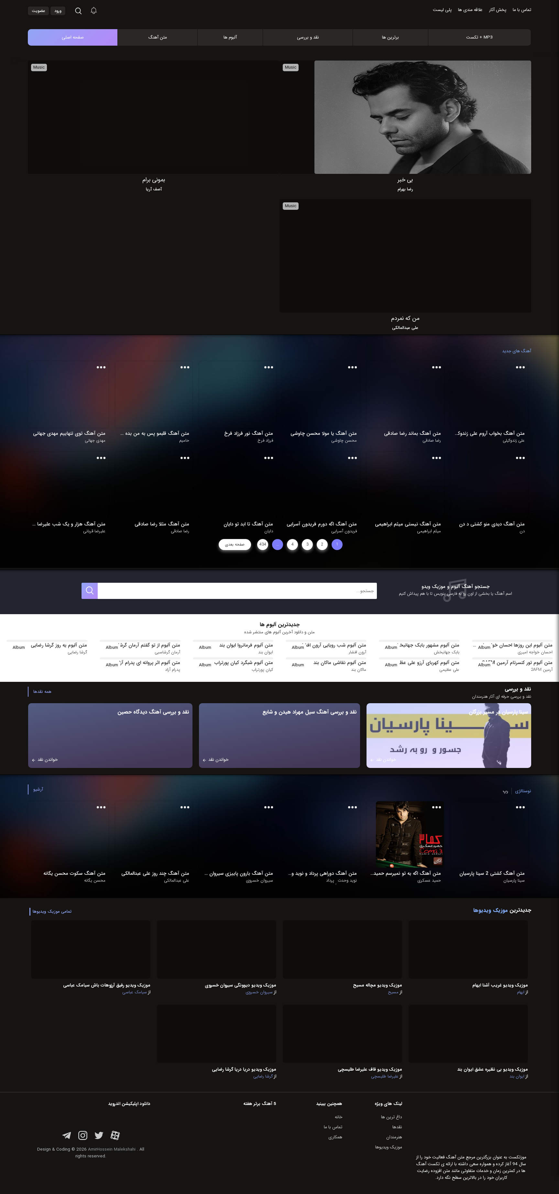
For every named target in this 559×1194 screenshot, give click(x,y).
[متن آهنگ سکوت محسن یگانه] (74, 834)
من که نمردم (405, 318)
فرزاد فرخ (265, 440)
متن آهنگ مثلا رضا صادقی (162, 524)
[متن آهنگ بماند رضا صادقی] (410, 394)
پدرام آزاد (172, 670)
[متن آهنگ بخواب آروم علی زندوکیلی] (494, 394)
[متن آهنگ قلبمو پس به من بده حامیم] (158, 394)
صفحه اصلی (73, 37)
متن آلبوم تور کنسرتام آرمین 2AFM (517, 663)
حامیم (184, 440)
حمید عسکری (429, 880)
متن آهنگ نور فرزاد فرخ (248, 433)
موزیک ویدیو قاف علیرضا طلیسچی (370, 1069)
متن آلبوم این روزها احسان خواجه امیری (512, 645)
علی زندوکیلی (514, 440)
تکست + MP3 (479, 37)
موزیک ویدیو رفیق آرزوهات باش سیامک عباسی (106, 985)
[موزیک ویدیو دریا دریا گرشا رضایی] (216, 1033)
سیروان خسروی (259, 880)
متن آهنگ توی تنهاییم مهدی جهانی (69, 433)
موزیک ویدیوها (388, 1147)
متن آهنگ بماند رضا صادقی (412, 433)
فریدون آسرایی (344, 531)
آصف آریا (154, 189)
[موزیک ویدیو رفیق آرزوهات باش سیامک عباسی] (90, 949)
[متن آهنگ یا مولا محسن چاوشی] (326, 394)
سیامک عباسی (134, 992)
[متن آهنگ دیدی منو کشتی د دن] (494, 485)
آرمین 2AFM (542, 670)
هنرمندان (394, 1137)
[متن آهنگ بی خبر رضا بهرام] (422, 117)
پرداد (330, 880)
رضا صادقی (431, 440)
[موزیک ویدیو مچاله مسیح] (342, 949)
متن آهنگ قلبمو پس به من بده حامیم (153, 433)
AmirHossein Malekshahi (112, 1149)
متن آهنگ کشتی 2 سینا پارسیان (492, 873)
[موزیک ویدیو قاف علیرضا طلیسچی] (342, 1033)
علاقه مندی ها (470, 9)
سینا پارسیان (514, 880)
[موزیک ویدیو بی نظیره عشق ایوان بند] (468, 1033)
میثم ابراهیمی (429, 531)
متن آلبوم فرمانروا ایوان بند (246, 645)
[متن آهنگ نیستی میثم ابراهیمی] (410, 485)
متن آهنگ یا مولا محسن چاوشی (323, 433)
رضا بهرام (405, 189)
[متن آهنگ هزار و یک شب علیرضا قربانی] (74, 485)
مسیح (393, 992)
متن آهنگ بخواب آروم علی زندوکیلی (489, 433)
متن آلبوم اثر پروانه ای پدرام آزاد (148, 663)
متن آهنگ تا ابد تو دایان (248, 524)
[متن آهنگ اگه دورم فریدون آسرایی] (326, 485)
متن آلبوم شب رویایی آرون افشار (333, 645)
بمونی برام (153, 179)
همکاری (335, 1137)
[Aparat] (115, 1139)
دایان (268, 531)
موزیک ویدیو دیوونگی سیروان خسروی (240, 985)
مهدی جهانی (95, 440)
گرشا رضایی (77, 652)
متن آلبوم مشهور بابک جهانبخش (426, 645)
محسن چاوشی (344, 440)
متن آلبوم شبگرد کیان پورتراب (243, 663)
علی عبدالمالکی (405, 328)
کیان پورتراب (262, 670)
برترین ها (390, 37)
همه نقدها (42, 691)
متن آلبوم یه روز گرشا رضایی (59, 645)
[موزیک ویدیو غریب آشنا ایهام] (468, 949)
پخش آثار (497, 9)
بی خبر (405, 179)
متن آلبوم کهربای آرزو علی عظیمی (425, 663)
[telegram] (66, 1139)
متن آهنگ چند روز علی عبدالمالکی (155, 873)
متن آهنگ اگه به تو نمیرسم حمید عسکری (405, 873)
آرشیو (38, 789)
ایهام (520, 992)
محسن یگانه (94, 880)
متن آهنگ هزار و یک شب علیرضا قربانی (68, 524)
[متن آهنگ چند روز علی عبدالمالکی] (158, 834)
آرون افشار (357, 652)
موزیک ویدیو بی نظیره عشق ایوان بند (492, 1069)
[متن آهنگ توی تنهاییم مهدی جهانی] (74, 394)
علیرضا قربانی (94, 531)
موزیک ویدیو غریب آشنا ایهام (500, 985)
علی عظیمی (449, 670)
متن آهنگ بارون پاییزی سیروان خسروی (237, 873)
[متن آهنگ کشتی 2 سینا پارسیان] (494, 834)
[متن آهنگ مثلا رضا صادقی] (158, 485)
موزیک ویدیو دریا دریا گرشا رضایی (244, 1069)
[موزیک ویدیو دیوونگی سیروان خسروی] (216, 949)
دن (522, 531)
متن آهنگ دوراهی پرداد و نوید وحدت (321, 873)
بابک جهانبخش (446, 652)
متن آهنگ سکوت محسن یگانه (74, 873)
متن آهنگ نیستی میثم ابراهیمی (408, 524)
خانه (338, 1117)
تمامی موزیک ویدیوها (52, 911)
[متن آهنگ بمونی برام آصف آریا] (171, 117)
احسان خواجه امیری (535, 652)
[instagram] (83, 1139)
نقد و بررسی (308, 37)
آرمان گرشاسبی (167, 652)
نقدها (397, 1127)
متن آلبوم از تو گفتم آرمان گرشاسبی (144, 645)
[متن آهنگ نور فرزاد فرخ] (242, 394)
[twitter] (99, 1139)
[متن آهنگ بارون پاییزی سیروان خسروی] (242, 834)
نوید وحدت (347, 880)
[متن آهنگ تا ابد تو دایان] (242, 485)
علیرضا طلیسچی (385, 1076)
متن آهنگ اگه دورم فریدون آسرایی (322, 524)
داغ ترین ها (391, 1117)
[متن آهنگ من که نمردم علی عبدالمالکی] (422, 255)
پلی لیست (442, 9)
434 (262, 544)
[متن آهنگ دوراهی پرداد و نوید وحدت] (326, 834)
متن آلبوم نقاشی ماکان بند (339, 663)
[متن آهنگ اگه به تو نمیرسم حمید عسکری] (410, 834)
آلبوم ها (230, 37)
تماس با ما (522, 9)
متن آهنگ (157, 37)
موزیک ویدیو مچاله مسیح (377, 985)
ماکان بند (358, 670)
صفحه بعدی (235, 544)
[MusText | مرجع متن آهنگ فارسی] (286, 22)
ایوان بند (265, 652)
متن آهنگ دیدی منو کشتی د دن (492, 524)
